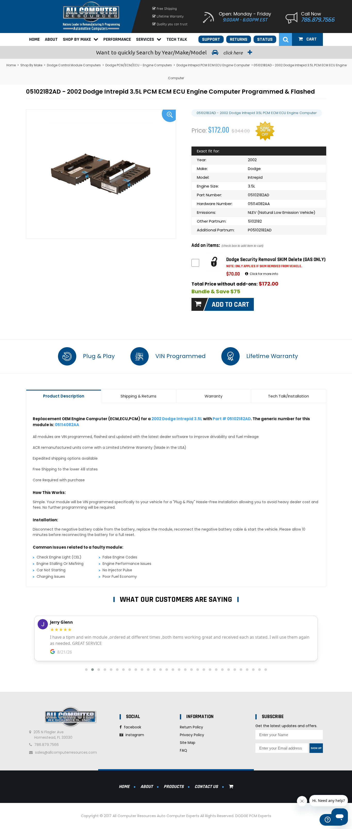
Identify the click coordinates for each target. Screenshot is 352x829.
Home (34, 39)
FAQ (183, 750)
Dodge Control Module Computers (74, 65)
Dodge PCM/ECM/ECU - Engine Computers (138, 65)
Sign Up (316, 748)
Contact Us (206, 787)
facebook (132, 727)
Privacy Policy (192, 734)
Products (174, 787)
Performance (117, 39)
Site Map (187, 742)
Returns (238, 39)
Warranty (213, 396)
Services (145, 39)
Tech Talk (176, 39)
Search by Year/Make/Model (170, 52)
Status (265, 39)
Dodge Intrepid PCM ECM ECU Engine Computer (213, 65)
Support (211, 39)
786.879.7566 (317, 20)
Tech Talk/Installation (288, 396)
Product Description (63, 396)
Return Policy (191, 727)
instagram (134, 734)
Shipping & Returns (138, 396)
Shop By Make (77, 39)
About (51, 39)
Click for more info (263, 274)
